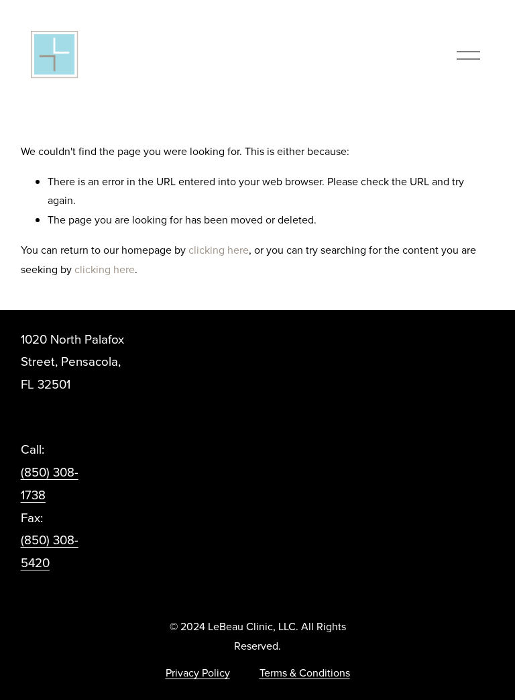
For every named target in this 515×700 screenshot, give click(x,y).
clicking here (218, 249)
